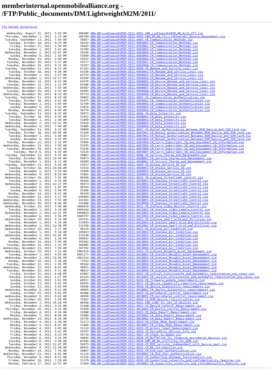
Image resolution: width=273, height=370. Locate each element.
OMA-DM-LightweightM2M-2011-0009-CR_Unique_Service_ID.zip (138, 164)
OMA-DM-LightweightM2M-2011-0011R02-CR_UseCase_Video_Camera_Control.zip (150, 212)
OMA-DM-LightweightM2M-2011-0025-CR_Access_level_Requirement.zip (144, 328)
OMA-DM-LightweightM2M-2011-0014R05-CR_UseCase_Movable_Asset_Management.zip (153, 267)
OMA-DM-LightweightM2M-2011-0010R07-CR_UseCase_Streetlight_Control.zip (149, 200)
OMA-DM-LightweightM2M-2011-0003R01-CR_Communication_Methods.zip (144, 42)
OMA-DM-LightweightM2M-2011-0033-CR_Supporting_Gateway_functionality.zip (151, 357)
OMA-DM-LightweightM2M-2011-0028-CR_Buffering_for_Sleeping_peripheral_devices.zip (158, 337)
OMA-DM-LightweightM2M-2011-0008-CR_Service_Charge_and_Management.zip (148, 155)
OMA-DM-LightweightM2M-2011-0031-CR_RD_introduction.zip (136, 347)
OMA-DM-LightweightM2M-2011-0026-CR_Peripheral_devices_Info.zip (143, 331)
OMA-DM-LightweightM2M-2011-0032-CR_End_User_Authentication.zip (143, 350)
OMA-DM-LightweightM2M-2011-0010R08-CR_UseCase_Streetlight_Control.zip (149, 203)
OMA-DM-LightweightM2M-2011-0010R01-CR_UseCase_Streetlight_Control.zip (149, 180)
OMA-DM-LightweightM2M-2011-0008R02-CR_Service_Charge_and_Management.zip (151, 161)
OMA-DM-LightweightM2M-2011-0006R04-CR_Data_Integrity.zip (138, 126)
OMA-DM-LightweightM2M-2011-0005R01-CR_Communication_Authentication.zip (150, 100)
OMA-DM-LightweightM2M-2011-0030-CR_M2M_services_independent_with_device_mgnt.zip (158, 344)
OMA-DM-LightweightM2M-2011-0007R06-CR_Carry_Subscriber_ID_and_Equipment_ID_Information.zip (167, 148)
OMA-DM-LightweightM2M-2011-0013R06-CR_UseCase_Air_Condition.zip (144, 248)
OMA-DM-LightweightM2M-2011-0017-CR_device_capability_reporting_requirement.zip (157, 283)
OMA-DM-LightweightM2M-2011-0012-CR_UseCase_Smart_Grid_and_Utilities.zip (151, 219)
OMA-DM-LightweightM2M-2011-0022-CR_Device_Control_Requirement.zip (145, 305)
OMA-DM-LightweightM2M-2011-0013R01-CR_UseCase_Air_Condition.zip (144, 232)
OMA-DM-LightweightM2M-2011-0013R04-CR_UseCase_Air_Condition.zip (144, 241)
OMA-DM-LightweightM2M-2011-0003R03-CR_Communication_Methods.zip (144, 49)
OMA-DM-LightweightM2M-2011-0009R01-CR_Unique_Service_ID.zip (140, 168)
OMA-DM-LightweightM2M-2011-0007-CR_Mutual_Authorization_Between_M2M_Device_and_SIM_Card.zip (168, 129)
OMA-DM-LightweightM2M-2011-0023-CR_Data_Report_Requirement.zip (143, 312)
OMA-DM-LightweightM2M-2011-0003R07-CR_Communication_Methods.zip (144, 62)
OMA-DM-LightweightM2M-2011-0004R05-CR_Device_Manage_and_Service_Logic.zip (152, 81)
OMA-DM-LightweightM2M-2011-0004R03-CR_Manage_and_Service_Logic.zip (146, 75)
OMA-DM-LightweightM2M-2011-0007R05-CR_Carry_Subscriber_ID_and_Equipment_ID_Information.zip (167, 145)
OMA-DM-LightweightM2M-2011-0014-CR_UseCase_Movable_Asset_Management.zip (151, 251)
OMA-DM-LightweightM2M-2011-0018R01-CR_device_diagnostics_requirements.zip (152, 289)
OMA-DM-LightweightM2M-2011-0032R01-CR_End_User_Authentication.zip (145, 353)
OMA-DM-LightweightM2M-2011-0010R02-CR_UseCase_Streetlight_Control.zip (149, 184)
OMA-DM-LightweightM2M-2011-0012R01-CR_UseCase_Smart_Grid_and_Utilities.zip (153, 222)
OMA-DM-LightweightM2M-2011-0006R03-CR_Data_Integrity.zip (138, 123)
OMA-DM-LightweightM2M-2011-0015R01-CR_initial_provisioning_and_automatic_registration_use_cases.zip (174, 277)
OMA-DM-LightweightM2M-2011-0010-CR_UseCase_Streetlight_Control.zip (146, 177)
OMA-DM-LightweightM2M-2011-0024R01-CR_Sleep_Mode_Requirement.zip (145, 325)
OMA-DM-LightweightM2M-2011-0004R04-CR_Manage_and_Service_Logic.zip (146, 78)
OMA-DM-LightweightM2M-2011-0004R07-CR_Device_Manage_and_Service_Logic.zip (152, 87)
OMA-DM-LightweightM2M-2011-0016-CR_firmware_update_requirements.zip (147, 280)
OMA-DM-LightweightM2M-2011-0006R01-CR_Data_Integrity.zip (138, 116)
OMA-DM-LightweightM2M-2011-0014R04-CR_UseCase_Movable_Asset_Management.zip (153, 264)
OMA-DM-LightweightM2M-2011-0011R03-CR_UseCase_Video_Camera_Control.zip (150, 216)
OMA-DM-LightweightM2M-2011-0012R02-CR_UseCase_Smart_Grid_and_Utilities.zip (153, 225)
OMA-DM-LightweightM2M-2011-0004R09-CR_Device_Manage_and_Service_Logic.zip (152, 94)
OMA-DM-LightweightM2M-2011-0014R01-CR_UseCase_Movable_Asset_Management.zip (153, 254)
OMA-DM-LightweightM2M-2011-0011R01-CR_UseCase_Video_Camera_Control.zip (150, 209)
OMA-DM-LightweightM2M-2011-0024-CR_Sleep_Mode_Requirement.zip (142, 321)
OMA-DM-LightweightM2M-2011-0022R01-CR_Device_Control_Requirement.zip (148, 309)
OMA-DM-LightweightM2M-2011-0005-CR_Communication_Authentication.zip (147, 97)
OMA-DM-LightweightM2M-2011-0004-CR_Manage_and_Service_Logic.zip (144, 68)
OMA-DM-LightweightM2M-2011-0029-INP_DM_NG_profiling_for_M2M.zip (144, 341)
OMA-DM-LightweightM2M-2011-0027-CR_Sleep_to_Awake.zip (135, 334)
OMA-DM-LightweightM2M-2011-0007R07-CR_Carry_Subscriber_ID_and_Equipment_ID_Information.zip (167, 151)
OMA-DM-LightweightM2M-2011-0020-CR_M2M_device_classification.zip (145, 299)
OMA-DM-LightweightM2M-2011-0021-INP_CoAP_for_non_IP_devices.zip (144, 302)
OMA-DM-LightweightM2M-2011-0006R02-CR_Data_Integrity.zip (138, 119)
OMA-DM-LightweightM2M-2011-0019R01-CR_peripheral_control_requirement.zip (151, 296)
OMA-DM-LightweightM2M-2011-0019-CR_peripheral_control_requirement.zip (149, 293)
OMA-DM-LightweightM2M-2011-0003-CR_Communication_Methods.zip (141, 39)
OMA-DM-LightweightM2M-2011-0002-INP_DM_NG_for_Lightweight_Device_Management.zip (157, 36)
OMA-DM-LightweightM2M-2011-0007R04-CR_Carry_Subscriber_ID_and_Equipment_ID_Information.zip (167, 142)
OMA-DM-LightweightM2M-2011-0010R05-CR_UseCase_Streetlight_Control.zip (149, 193)
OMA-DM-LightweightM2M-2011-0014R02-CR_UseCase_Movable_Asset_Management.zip (153, 257)
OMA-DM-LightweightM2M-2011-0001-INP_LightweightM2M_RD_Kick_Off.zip (146, 33)
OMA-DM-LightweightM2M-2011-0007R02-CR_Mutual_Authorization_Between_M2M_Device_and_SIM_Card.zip (170, 135)
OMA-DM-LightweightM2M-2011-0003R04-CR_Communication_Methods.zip (144, 52)
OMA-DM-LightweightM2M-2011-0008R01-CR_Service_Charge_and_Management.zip (151, 158)
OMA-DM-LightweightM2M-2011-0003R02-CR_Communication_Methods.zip (144, 46)
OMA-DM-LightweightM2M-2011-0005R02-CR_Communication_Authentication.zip (150, 103)
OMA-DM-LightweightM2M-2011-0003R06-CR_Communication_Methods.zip (144, 58)
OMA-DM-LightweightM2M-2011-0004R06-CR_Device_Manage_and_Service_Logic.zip (152, 84)
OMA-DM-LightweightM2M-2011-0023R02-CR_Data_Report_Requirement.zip (145, 318)
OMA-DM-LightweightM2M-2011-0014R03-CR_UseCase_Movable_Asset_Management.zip (153, 260)
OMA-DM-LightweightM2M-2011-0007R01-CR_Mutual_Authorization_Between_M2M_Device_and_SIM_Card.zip (170, 132)
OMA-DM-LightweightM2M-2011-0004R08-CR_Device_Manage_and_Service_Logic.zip (152, 91)
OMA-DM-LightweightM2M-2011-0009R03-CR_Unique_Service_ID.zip (140, 174)
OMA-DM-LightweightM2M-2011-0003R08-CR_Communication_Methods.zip (144, 65)
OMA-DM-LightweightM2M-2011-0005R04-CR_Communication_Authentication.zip (150, 110)
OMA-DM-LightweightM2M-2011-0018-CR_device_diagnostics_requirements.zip (150, 286)
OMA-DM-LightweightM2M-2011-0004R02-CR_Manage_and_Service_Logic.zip (146, 71)
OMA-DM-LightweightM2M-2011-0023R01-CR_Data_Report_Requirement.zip (145, 315)
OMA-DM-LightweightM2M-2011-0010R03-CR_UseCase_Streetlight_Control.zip (149, 187)
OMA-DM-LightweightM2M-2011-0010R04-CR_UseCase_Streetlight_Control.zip (149, 190)
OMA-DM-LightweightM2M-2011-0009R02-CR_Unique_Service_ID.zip (140, 171)
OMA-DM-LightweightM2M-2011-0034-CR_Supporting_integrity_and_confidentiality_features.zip (165, 360)
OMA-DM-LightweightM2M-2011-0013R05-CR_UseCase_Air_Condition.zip (144, 244)
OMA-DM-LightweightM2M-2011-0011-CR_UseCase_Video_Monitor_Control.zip (148, 206)
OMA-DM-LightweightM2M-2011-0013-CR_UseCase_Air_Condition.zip (141, 228)
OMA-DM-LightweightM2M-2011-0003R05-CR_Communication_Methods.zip (144, 55)
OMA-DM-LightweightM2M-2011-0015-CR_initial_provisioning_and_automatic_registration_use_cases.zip (172, 273)
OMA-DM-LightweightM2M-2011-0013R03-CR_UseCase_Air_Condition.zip (144, 238)
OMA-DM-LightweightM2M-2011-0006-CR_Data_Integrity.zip (135, 113)
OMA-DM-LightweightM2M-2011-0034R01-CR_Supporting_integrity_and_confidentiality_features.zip (168, 363)
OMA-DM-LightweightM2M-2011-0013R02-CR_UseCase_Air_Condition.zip (144, 235)
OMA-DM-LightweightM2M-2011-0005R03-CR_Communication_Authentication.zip (150, 107)
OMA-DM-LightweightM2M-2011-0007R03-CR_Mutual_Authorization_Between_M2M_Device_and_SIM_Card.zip (170, 139)
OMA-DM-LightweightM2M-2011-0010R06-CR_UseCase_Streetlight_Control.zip (149, 196)
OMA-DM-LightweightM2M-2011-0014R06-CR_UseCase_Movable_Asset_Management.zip (153, 270)
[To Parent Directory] (20, 26)
